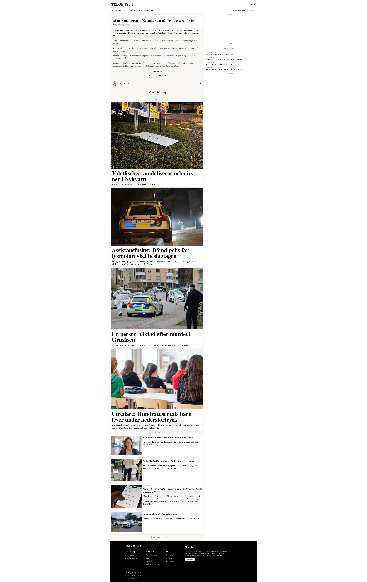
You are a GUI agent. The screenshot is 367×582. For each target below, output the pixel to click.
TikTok (169, 558)
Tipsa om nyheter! (151, 555)
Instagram (170, 555)
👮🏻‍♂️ (132, 10)
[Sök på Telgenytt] (251, 4)
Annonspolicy (130, 569)
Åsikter (140, 10)
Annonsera (149, 558)
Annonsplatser (129, 555)
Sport (147, 10)
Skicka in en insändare (153, 564)
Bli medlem (190, 559)
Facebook (171, 561)
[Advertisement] (230, 28)
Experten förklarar (131, 558)
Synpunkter (149, 561)
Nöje (152, 10)
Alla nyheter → (157, 537)
